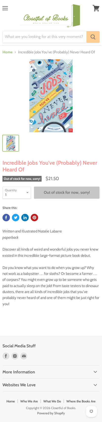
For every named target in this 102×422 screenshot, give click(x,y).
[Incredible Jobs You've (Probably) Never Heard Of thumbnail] (11, 143)
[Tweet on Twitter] (15, 217)
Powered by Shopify (51, 413)
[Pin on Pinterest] (34, 217)
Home (7, 52)
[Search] (93, 37)
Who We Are (29, 401)
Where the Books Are (81, 401)
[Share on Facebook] (6, 217)
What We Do (52, 401)
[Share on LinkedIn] (25, 217)
